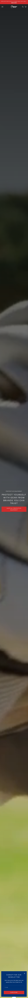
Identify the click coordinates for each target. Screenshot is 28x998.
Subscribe (14, 992)
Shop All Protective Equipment (14, 509)
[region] (14, 501)
